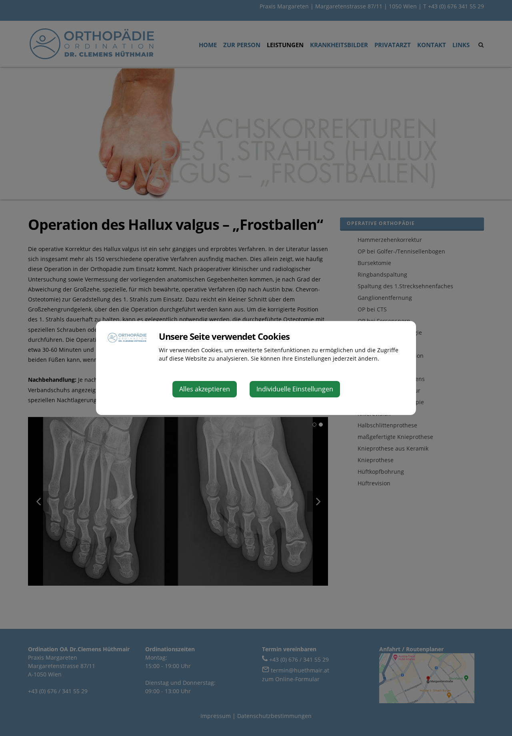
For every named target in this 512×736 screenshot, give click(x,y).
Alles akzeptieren (204, 389)
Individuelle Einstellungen (294, 389)
